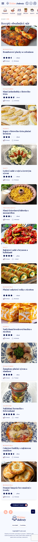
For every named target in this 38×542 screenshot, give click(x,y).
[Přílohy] (25, 10)
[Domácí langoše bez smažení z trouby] (19, 471)
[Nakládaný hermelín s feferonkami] (19, 392)
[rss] (6, 512)
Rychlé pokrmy (8, 89)
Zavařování (7, 406)
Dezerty (6, 128)
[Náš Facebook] (11, 512)
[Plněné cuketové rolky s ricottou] (19, 273)
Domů (3, 19)
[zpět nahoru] (33, 511)
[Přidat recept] (31, 3)
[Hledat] (27, 3)
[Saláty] (32, 10)
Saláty (5, 168)
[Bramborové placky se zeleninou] (19, 36)
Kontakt (15, 525)
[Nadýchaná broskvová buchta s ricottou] (19, 313)
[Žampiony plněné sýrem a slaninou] (19, 353)
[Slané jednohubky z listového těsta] (19, 75)
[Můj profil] (34, 3)
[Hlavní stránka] (19, 519)
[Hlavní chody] (19, 10)
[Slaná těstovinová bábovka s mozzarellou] (19, 194)
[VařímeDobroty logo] (15, 3)
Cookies (23, 525)
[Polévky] (12, 10)
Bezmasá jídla (8, 49)
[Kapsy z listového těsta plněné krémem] (19, 115)
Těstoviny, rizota (9, 208)
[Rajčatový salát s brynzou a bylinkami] (19, 234)
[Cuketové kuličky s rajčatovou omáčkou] (19, 432)
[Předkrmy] (5, 10)
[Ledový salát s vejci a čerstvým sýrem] (19, 155)
